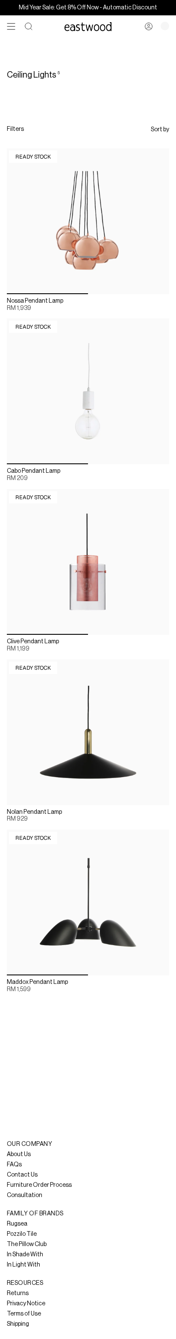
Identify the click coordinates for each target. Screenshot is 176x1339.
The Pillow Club (27, 1244)
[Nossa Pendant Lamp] (88, 221)
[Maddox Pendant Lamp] (88, 902)
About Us (19, 1154)
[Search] (29, 26)
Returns (18, 1293)
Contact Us (22, 1175)
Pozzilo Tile (22, 1234)
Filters (15, 129)
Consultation (24, 1195)
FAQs (14, 1165)
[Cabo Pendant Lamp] (88, 391)
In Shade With (25, 1255)
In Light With (23, 1265)
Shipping (18, 1324)
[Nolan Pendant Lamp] (88, 732)
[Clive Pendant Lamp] (88, 562)
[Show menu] (11, 26)
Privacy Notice (26, 1304)
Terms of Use (24, 1314)
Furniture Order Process (39, 1185)
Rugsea (17, 1224)
